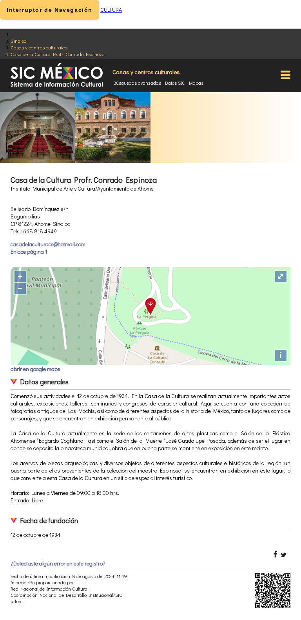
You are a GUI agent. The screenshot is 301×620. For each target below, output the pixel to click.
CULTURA (111, 9)
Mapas (196, 83)
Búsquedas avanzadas (137, 83)
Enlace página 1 (29, 251)
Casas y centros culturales (39, 47)
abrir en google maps (35, 369)
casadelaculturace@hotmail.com (48, 244)
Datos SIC (175, 83)
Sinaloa (19, 40)
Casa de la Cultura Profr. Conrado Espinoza (58, 54)
